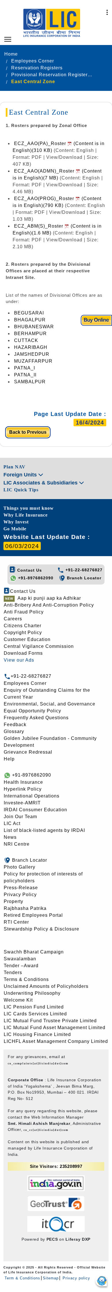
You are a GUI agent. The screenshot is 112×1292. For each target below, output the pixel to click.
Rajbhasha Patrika (25, 908)
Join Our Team (20, 816)
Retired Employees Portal (33, 915)
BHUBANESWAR (34, 326)
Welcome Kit (18, 1000)
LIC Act (12, 823)
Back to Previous (28, 432)
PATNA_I (24, 367)
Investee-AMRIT (22, 802)
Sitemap (51, 1278)
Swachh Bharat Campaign (34, 951)
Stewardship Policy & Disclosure (41, 929)
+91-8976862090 (35, 578)
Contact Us (29, 570)
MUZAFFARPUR (33, 361)
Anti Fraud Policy (24, 611)
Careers (13, 618)
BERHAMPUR (30, 333)
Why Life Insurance (25, 515)
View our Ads (19, 660)
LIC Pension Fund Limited (34, 1006)
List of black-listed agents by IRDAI (44, 830)
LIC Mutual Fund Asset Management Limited (54, 1027)
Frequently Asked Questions (36, 717)
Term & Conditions (22, 1278)
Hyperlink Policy (23, 789)
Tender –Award (21, 965)
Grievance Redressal (28, 752)
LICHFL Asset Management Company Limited (56, 1041)
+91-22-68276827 (83, 570)
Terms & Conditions (26, 979)
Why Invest (16, 521)
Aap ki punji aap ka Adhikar (49, 598)
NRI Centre (17, 844)
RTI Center (16, 922)
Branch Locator (83, 578)
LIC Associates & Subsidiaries (41, 483)
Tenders (13, 972)
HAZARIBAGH (30, 347)
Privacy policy (75, 1278)
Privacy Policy (20, 894)
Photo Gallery (19, 867)
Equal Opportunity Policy (32, 710)
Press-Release (21, 887)
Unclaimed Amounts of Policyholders (46, 986)
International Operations (31, 795)
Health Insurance (23, 782)
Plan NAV (14, 466)
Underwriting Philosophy (32, 993)
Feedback (15, 724)
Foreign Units (20, 475)
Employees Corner (25, 683)
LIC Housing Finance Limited (37, 1034)
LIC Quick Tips (20, 489)
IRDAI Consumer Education (35, 809)
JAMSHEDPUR (31, 354)
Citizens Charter (22, 625)
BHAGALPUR (30, 319)
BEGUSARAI (29, 312)
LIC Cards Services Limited (35, 1013)
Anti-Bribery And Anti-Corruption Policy (49, 605)
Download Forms (23, 653)
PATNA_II (25, 374)
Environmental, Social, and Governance (49, 703)
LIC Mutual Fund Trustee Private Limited (50, 1020)
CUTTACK (26, 340)
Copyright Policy (23, 632)
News (10, 837)
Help (9, 759)
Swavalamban (20, 958)
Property (13, 901)
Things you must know (28, 508)
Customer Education (27, 639)
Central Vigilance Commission (39, 646)
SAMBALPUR (30, 381)
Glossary (14, 731)
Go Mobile (14, 528)
